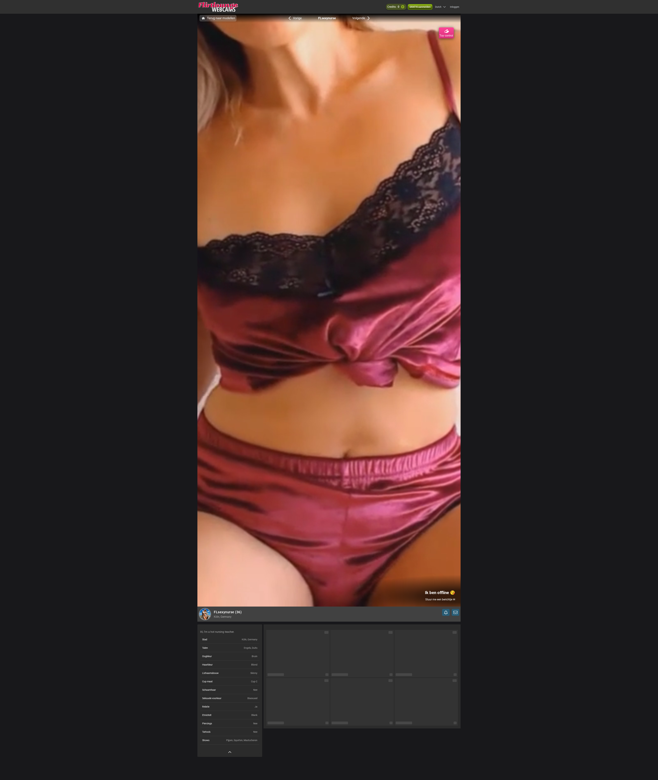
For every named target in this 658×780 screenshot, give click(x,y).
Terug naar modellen (221, 18)
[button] (440, 7)
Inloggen (454, 6)
